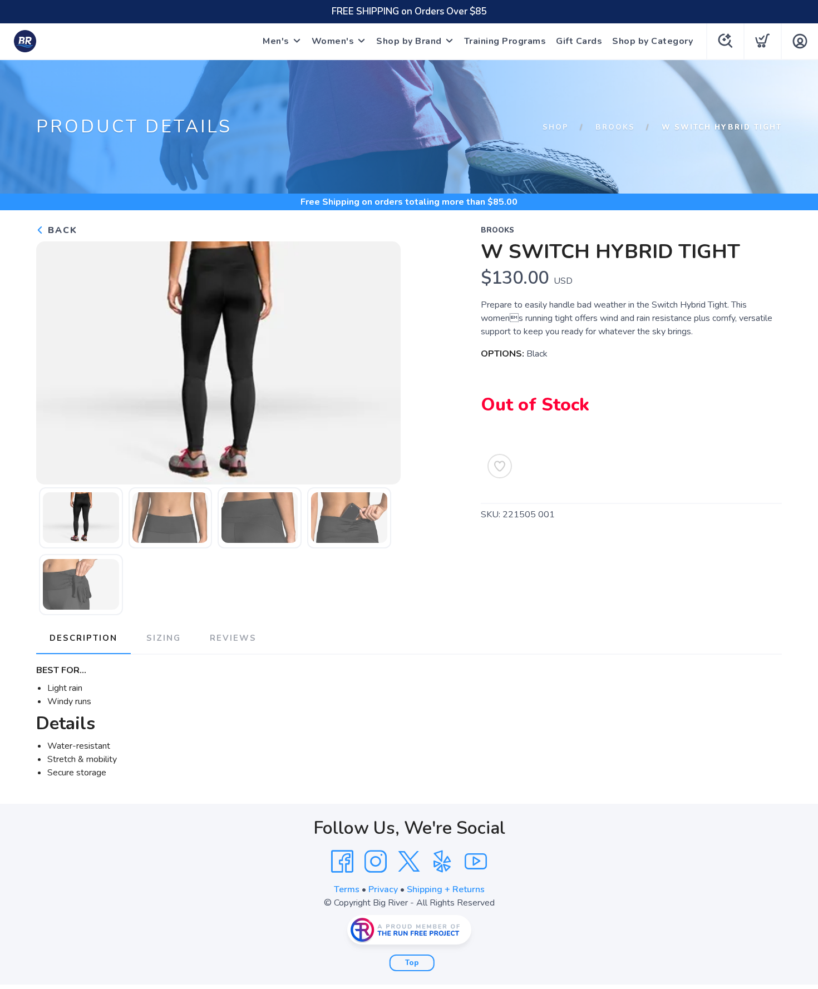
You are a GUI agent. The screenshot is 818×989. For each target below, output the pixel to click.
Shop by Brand (409, 41)
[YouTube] (475, 861)
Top (412, 963)
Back (61, 230)
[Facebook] (342, 861)
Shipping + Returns (446, 889)
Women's (333, 41)
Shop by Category (652, 41)
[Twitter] (409, 861)
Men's (276, 41)
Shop (556, 127)
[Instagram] (375, 861)
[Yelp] (442, 861)
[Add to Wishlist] (499, 466)
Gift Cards (579, 41)
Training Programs (505, 41)
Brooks (615, 127)
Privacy (383, 889)
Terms (346, 889)
